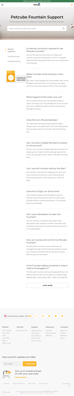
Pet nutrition (36, 341)
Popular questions (11, 50)
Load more (47, 285)
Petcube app (51, 333)
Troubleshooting (14, 61)
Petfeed (34, 327)
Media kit (63, 336)
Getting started (14, 56)
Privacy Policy (43, 383)
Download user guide (21, 79)
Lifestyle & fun (36, 331)
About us (63, 330)
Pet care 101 (35, 338)
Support (49, 330)
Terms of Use (32, 383)
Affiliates (49, 336)
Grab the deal (20, 377)
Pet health (35, 333)
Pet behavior (36, 336)
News (62, 338)
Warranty (7, 383)
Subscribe (30, 364)
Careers (63, 333)
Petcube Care (22, 330)
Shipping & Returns (19, 383)
